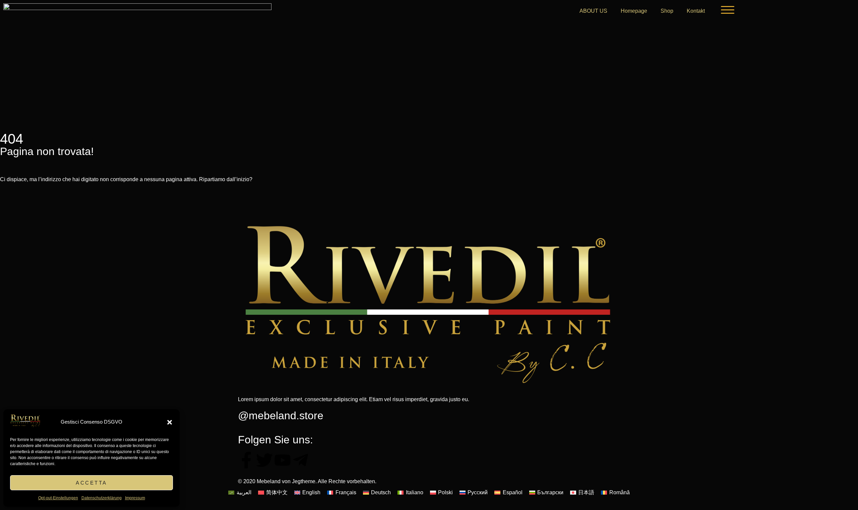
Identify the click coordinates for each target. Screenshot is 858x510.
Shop (667, 11)
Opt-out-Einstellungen (58, 498)
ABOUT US (593, 11)
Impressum (135, 498)
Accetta (91, 483)
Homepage (634, 11)
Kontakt (696, 11)
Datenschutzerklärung (101, 498)
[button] (169, 422)
